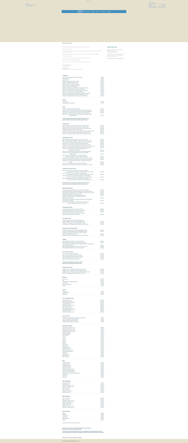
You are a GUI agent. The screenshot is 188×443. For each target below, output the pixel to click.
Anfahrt (98, 11)
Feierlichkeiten (86, 11)
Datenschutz (103, 11)
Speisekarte (80, 11)
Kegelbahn (93, 11)
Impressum (109, 11)
